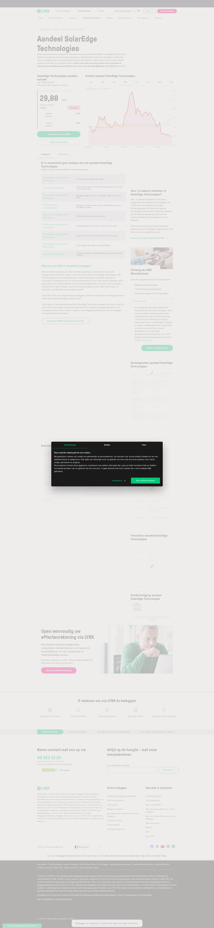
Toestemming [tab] (70, 445)
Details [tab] (107, 445)
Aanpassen (117, 480)
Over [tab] (144, 445)
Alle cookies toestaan (145, 480)
